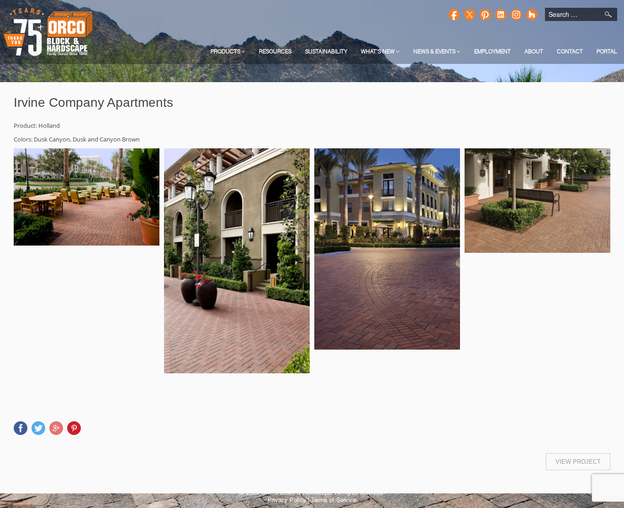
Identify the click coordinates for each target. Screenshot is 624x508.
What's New (378, 51)
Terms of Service (333, 499)
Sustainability (326, 51)
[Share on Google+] (56, 428)
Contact (570, 51)
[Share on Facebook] (20, 428)
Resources (275, 51)
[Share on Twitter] (38, 428)
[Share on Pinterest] (74, 428)
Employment (492, 51)
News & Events (435, 51)
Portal (607, 51)
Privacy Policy (287, 499)
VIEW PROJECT (578, 461)
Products (226, 51)
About (533, 51)
